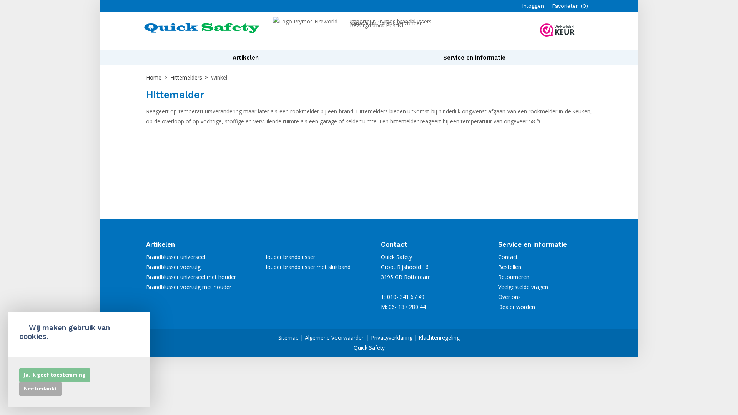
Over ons (509, 296)
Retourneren (513, 277)
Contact (508, 257)
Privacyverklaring (391, 337)
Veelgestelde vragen (523, 286)
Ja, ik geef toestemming (55, 374)
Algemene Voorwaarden (335, 337)
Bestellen (509, 267)
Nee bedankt (40, 388)
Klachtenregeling (439, 337)
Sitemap (288, 337)
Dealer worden (516, 306)
